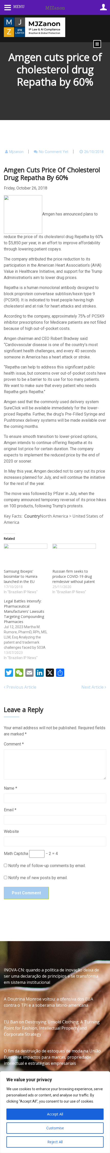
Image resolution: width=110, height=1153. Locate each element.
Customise (55, 1127)
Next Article (93, 687)
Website (11, 831)
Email (10, 809)
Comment (14, 744)
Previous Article (20, 687)
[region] (55, 1112)
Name (10, 788)
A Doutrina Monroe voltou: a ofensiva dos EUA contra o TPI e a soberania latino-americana (48, 1002)
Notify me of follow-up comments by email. (47, 865)
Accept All (55, 1114)
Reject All (55, 1141)
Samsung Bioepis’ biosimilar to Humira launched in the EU (20, 576)
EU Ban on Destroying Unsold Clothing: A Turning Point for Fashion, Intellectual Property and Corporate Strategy (52, 1028)
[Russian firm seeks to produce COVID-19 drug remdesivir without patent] (74, 556)
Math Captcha (16, 853)
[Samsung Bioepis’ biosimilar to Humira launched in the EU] (25, 556)
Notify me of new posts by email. (38, 877)
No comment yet (53, 151)
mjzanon (16, 151)
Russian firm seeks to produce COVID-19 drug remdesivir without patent (73, 576)
